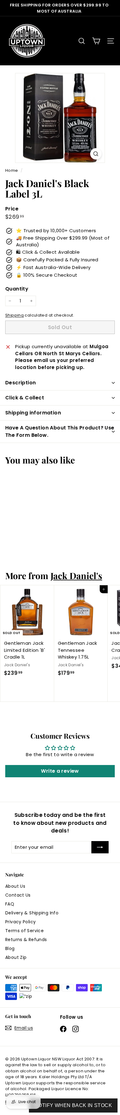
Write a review (60, 771)
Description (20, 382)
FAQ (9, 904)
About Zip (15, 957)
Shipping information (33, 412)
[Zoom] (96, 154)
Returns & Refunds (26, 939)
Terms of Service (24, 931)
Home (12, 170)
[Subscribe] (100, 847)
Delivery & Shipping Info (31, 913)
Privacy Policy (20, 922)
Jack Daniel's (76, 575)
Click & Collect (24, 397)
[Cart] (96, 41)
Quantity (16, 288)
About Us (15, 886)
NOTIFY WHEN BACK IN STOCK (73, 1105)
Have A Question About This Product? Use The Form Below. (59, 431)
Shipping (14, 315)
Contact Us (18, 895)
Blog (10, 948)
